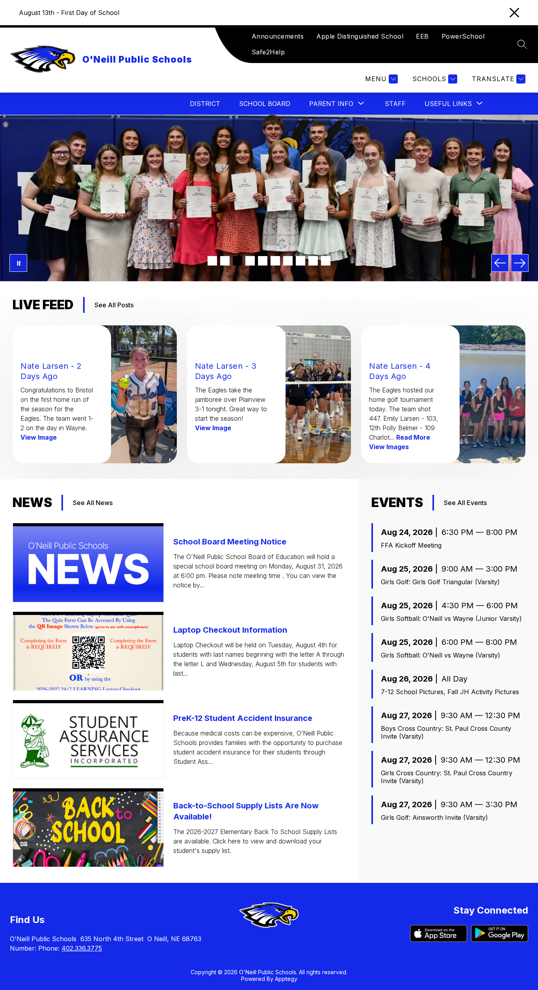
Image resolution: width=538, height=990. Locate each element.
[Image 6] (275, 261)
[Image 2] (225, 261)
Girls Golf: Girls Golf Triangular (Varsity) (440, 582)
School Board (264, 104)
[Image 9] (313, 261)
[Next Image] (520, 263)
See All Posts (114, 305)
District (205, 104)
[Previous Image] (500, 263)
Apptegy (286, 978)
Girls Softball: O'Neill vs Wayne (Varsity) (440, 655)
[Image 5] (262, 261)
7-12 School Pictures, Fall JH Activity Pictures (450, 692)
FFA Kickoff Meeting (411, 545)
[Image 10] (325, 261)
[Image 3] (237, 261)
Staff (395, 104)
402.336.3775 (81, 948)
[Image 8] (300, 261)
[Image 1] (212, 261)
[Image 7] (288, 261)
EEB (422, 36)
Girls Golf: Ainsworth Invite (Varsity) (434, 817)
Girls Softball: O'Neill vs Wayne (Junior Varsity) (451, 618)
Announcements (278, 36)
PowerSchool (463, 36)
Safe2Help (268, 52)
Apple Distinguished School (359, 36)
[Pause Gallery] (18, 263)
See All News (93, 503)
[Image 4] (250, 261)
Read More (413, 437)
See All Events (465, 503)
